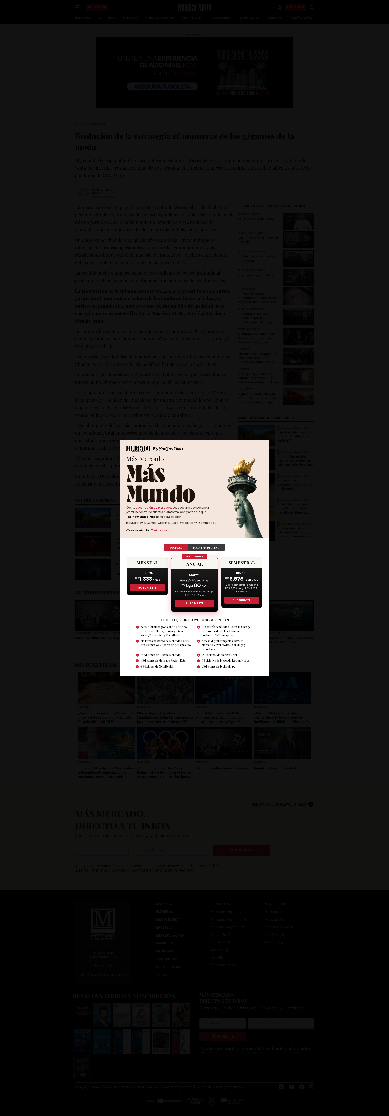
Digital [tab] (176, 547)
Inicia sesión (162, 530)
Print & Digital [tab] (206, 547)
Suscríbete (147, 587)
